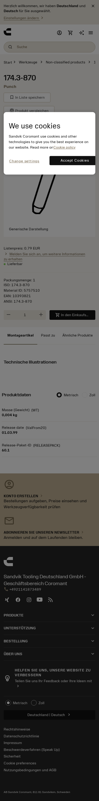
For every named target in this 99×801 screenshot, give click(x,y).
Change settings (24, 161)
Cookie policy (64, 147)
